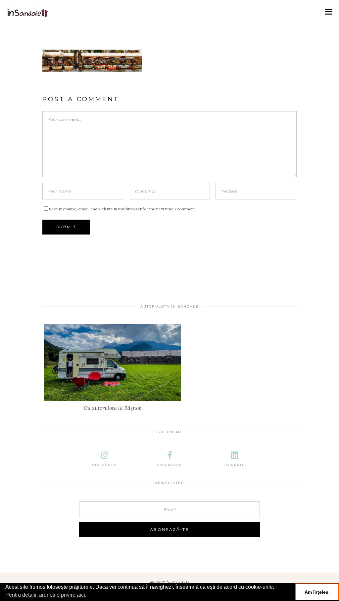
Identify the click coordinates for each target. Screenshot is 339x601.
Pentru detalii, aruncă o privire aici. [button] (45, 595)
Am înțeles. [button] (317, 592)
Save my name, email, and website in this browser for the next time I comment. (122, 208)
